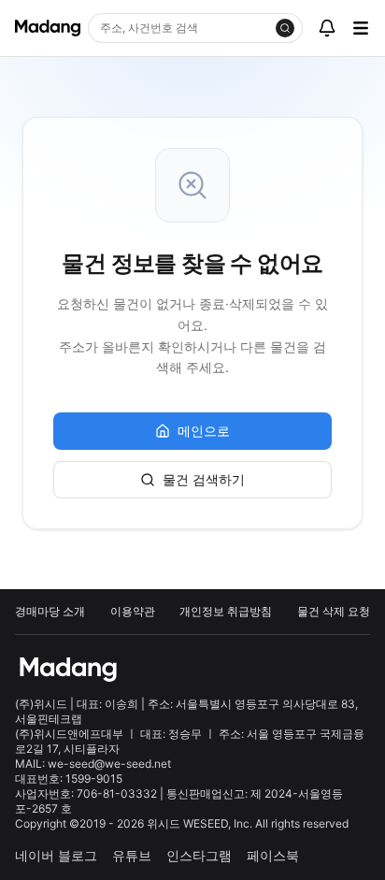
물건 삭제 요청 (333, 611)
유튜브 (131, 855)
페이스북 (273, 855)
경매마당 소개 (50, 611)
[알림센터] (327, 28)
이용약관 (132, 611)
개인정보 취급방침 (225, 611)
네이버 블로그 (56, 855)
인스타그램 (199, 855)
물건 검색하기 (204, 479)
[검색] (285, 28)
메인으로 (204, 431)
